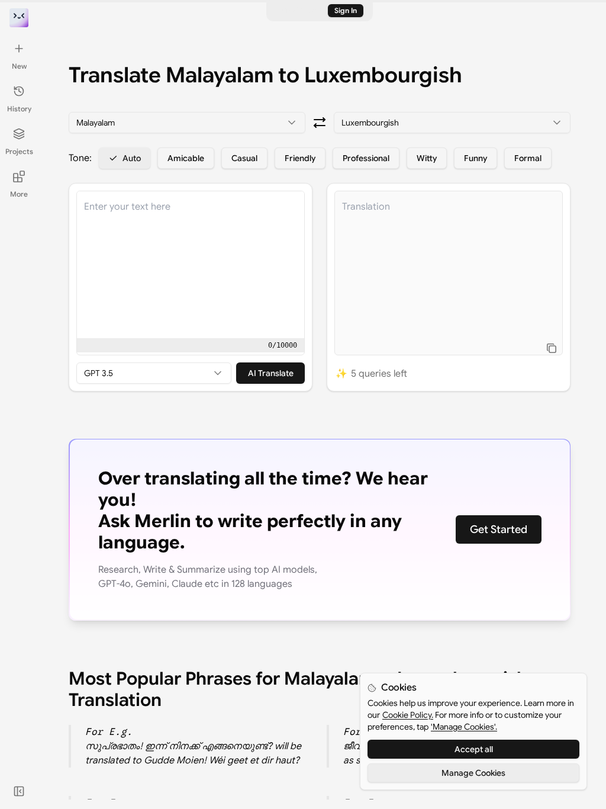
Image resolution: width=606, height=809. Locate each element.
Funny (475, 158)
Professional (366, 158)
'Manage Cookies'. (464, 726)
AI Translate (271, 373)
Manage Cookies (473, 773)
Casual (244, 158)
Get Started (498, 529)
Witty (427, 158)
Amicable (185, 158)
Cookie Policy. (407, 715)
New (19, 66)
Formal (527, 158)
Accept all (473, 749)
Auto (132, 158)
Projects (19, 151)
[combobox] (187, 122)
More (19, 194)
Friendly (300, 158)
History (19, 108)
